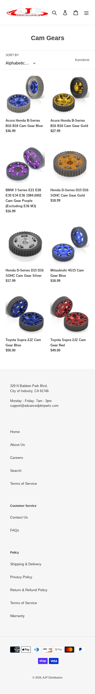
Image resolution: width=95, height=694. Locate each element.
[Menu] (86, 12)
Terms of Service (23, 483)
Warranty (17, 616)
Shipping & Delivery (25, 564)
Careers (16, 458)
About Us (17, 445)
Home (15, 432)
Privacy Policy (21, 577)
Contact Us (19, 517)
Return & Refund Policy (28, 590)
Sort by (12, 55)
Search (16, 471)
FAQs (14, 530)
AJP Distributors (53, 677)
